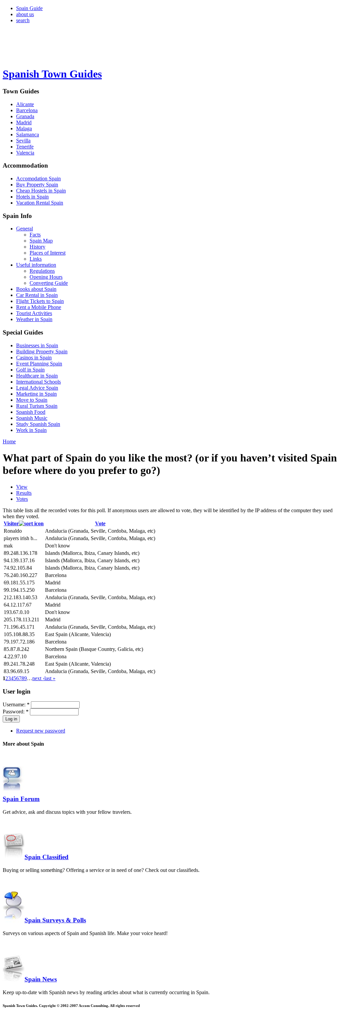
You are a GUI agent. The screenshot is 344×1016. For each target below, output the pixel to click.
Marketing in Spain (36, 394)
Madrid (24, 122)
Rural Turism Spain (36, 406)
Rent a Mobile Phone (38, 307)
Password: (16, 711)
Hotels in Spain (32, 197)
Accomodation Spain (38, 178)
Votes (22, 499)
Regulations (42, 271)
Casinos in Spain (34, 357)
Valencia (25, 153)
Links (36, 259)
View (22, 487)
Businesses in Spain (37, 345)
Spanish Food (30, 412)
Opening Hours (46, 277)
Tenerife (25, 146)
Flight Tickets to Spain (40, 301)
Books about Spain (36, 289)
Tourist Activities (34, 313)
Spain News (41, 979)
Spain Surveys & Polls (55, 920)
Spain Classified (47, 856)
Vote (100, 523)
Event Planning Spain (39, 363)
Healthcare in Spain (37, 376)
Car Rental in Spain (37, 295)
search (23, 20)
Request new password (40, 731)
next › (38, 678)
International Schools (38, 382)
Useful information (36, 265)
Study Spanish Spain (38, 424)
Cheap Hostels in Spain (41, 190)
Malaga (24, 128)
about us (25, 14)
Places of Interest (48, 253)
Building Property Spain (42, 351)
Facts (35, 234)
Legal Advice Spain (37, 388)
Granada (25, 116)
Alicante (25, 104)
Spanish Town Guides (52, 74)
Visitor (11, 523)
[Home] (33, 57)
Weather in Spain (34, 319)
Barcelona (27, 110)
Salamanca (27, 134)
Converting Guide (49, 283)
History (37, 247)
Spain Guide (29, 8)
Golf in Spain (30, 369)
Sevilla (23, 140)
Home (9, 441)
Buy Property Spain (37, 184)
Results (24, 493)
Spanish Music (31, 418)
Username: (16, 704)
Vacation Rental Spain (39, 203)
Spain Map (41, 241)
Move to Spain (31, 400)
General (24, 228)
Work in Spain (31, 430)
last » (49, 678)
